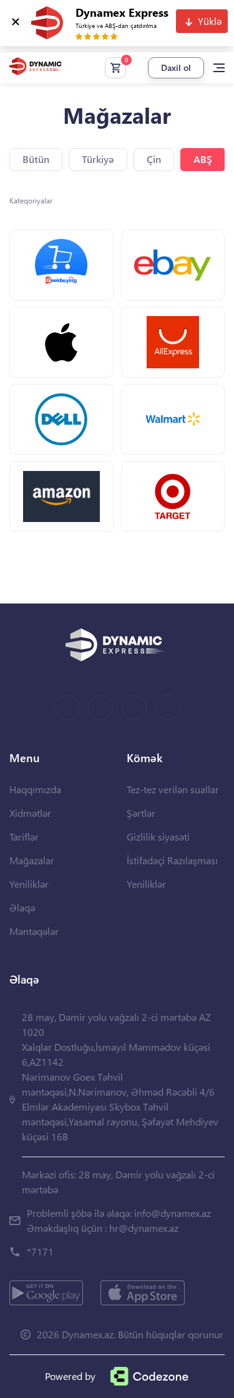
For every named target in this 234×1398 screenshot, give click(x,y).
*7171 (40, 1251)
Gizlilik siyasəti (158, 836)
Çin (154, 158)
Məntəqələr (34, 931)
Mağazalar (31, 860)
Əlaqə (22, 907)
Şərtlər (141, 812)
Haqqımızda (35, 789)
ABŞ (202, 158)
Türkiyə (98, 158)
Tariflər (24, 836)
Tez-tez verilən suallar (173, 789)
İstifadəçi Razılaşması (172, 860)
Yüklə (210, 20)
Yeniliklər (29, 883)
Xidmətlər (30, 812)
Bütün (35, 158)
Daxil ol (176, 67)
